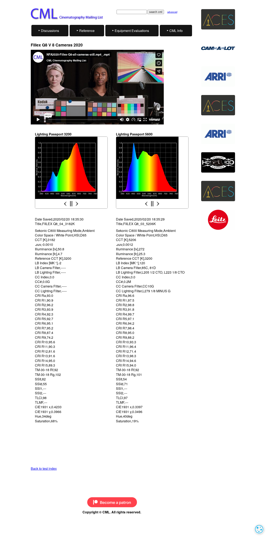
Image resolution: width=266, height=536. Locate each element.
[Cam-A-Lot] (218, 48)
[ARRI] (218, 76)
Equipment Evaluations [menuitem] (132, 30)
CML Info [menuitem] (176, 30)
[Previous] (65, 204)
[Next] (76, 204)
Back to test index (44, 468)
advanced (172, 11)
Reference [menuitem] (87, 30)
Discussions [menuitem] (50, 30)
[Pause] (71, 204)
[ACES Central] (218, 19)
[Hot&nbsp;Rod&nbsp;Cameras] (218, 162)
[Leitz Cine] (218, 220)
